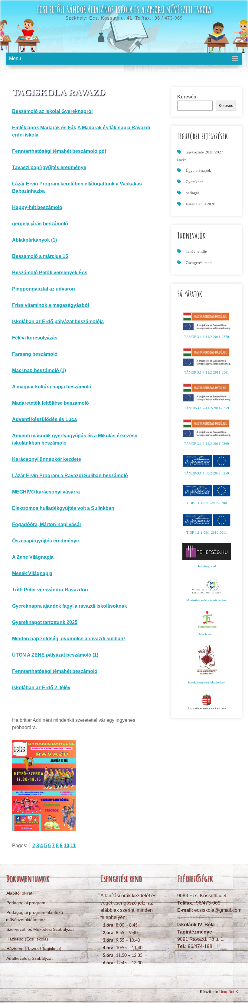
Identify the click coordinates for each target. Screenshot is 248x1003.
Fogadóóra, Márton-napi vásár (46, 524)
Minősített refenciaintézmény (206, 600)
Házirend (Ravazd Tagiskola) (33, 948)
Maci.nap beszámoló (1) (39, 370)
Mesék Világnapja (32, 573)
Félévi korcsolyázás (34, 337)
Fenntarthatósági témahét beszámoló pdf (59, 151)
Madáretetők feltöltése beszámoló (50, 403)
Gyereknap (195, 181)
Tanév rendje (196, 251)
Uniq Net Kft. (230, 991)
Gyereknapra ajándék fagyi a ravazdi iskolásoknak (69, 606)
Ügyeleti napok (198, 170)
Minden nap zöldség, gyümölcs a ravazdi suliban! (68, 638)
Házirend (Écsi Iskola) (27, 939)
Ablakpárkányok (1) (34, 240)
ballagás (192, 193)
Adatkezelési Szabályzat (29, 958)
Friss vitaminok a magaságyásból (50, 305)
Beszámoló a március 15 (40, 256)
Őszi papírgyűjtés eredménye (45, 540)
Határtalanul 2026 (200, 204)
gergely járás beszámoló (40, 223)
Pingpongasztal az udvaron (43, 288)
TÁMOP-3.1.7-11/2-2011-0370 (206, 337)
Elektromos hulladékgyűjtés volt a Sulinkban (63, 508)
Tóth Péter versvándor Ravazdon (50, 589)
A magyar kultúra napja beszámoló (51, 386)
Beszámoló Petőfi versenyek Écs (49, 272)
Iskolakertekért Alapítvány (206, 682)
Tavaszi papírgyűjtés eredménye (49, 167)
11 (73, 845)
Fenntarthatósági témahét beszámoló (54, 671)
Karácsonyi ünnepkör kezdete (46, 459)
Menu (15, 58)
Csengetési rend (199, 262)
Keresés (186, 96)
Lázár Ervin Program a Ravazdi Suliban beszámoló (70, 475)
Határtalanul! (206, 634)
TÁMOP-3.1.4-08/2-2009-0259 (206, 473)
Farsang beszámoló (34, 354)
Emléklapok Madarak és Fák (44, 127)
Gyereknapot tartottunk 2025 (44, 622)
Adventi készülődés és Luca (44, 419)
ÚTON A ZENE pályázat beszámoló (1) (55, 654)
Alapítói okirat (19, 893)
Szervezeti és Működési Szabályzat (40, 929)
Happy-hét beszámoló (37, 207)
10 (66, 845)
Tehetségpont (206, 566)
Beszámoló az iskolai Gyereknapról (52, 111)
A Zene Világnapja (33, 557)
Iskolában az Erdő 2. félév (41, 687)
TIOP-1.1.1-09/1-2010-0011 (206, 532)
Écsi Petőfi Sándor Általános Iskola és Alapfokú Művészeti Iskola (124, 9)
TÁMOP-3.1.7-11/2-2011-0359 (206, 408)
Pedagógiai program (25, 902)
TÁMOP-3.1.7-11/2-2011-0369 (206, 443)
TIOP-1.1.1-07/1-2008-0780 (206, 503)
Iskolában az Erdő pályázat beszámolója (58, 321)
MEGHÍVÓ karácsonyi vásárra (46, 491)
